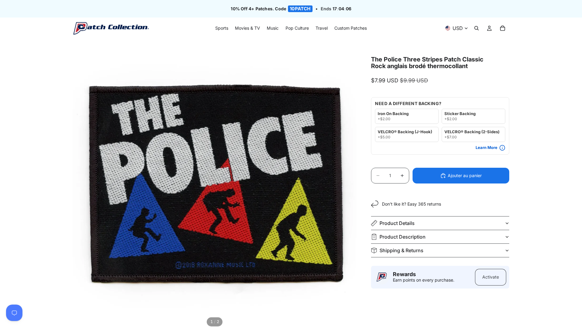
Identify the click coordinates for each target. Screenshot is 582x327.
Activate (490, 276)
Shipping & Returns (401, 250)
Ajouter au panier (465, 175)
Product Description (403, 237)
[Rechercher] (476, 28)
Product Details (397, 223)
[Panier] (502, 28)
